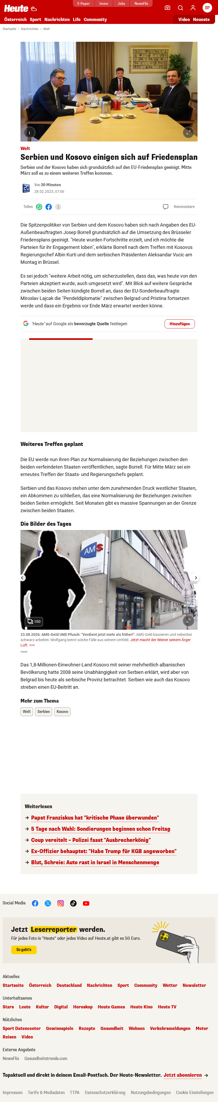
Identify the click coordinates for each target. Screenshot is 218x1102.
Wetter (170, 985)
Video (184, 19)
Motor (202, 1028)
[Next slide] (195, 577)
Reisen (9, 1037)
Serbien (43, 711)
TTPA (74, 1092)
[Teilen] (58, 206)
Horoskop (83, 1007)
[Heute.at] (16, 8)
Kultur (42, 1007)
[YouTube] (86, 903)
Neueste (201, 19)
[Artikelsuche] (180, 8)
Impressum (13, 1092)
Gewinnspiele (59, 1028)
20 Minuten (51, 184)
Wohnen (137, 1028)
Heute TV (167, 1007)
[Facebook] (48, 206)
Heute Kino (141, 1007)
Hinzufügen (180, 324)
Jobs (121, 3)
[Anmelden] (193, 8)
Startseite (9, 29)
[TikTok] (73, 903)
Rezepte (87, 1028)
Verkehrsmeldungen (170, 1028)
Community (95, 19)
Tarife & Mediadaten (46, 1092)
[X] (48, 903)
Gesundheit (111, 1028)
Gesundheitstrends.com (45, 1058)
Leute (25, 1007)
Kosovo (62, 711)
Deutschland (69, 985)
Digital (61, 1007)
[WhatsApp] (39, 206)
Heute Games (111, 1007)
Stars (8, 1007)
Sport (35, 19)
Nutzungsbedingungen (151, 1092)
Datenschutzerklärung (105, 1092)
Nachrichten (30, 29)
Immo (103, 3)
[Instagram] (60, 903)
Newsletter (194, 985)
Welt (46, 29)
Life (77, 19)
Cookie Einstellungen (194, 1092)
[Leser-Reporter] (167, 8)
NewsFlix (141, 3)
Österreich (15, 19)
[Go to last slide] (22, 577)
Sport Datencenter (22, 1028)
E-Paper (83, 3)
